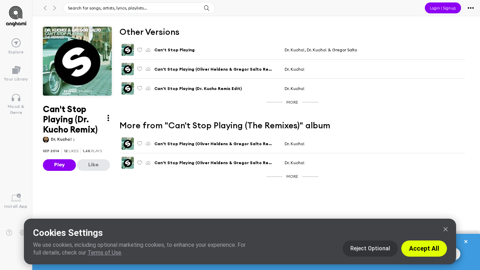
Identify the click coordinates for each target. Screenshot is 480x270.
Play (59, 164)
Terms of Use (104, 252)
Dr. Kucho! (62, 139)
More (292, 102)
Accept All (424, 248)
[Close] (445, 229)
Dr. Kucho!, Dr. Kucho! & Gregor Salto (321, 49)
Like (93, 164)
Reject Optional (370, 248)
